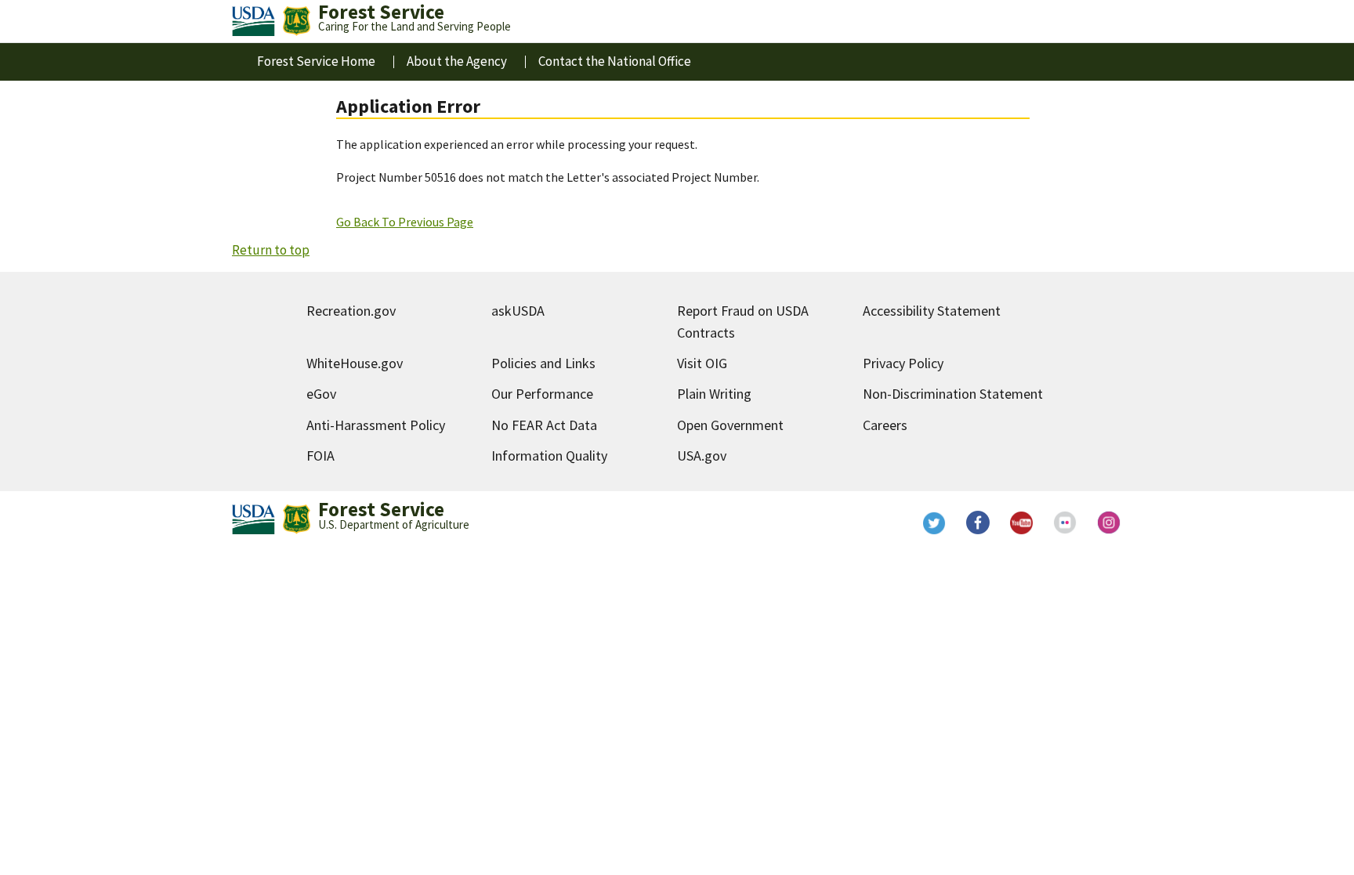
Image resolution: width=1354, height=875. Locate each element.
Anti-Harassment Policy (375, 425)
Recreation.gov (351, 311)
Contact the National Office (614, 61)
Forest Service (381, 509)
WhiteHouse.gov (354, 363)
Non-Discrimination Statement (953, 394)
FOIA (320, 456)
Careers (885, 425)
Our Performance (542, 394)
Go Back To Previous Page (404, 222)
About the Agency (457, 61)
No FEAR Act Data (544, 425)
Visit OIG (702, 363)
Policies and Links (543, 363)
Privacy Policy (903, 363)
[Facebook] (977, 522)
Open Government (730, 425)
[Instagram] (1109, 522)
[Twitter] (934, 522)
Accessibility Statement (932, 311)
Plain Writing (714, 394)
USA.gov (701, 456)
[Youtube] (1021, 522)
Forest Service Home (316, 61)
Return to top (271, 250)
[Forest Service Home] (296, 21)
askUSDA (518, 311)
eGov (321, 394)
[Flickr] (1065, 522)
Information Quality (549, 456)
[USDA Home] (253, 21)
